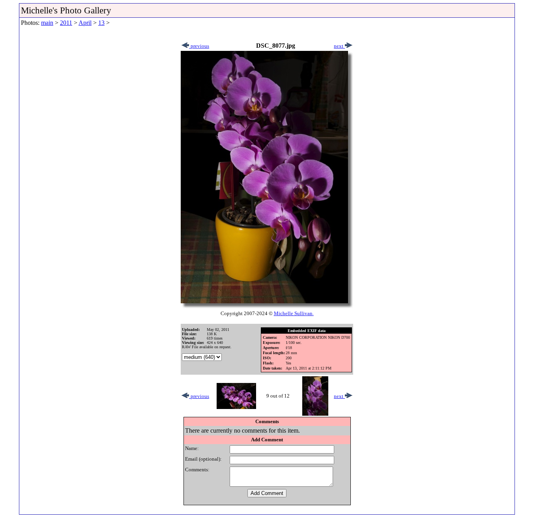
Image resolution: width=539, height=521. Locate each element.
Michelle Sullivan (293, 313)
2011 (66, 22)
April (85, 22)
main (47, 22)
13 (101, 22)
